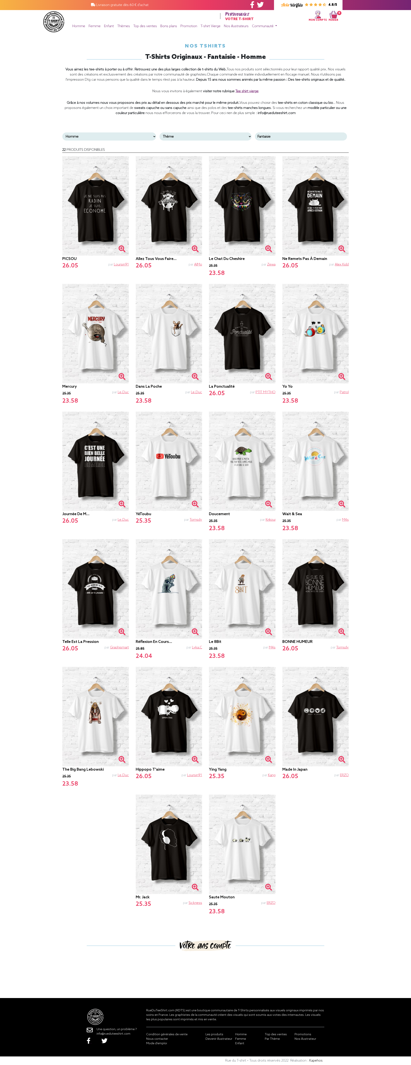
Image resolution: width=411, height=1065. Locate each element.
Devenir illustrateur (219, 1039)
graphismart (119, 647)
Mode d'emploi (156, 1043)
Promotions (303, 1034)
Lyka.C (197, 647)
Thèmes (123, 26)
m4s (345, 520)
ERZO (344, 775)
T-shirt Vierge (210, 26)
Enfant (109, 26)
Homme (78, 26)
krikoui (270, 520)
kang (271, 775)
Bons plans (168, 26)
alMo (198, 265)
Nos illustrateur (305, 1039)
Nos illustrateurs (236, 26)
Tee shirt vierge (247, 91)
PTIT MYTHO (265, 392)
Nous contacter (157, 1039)
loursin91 (121, 265)
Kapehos (316, 1061)
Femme (95, 26)
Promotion (188, 26)
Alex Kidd (342, 265)
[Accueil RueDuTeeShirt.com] (53, 21)
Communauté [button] (263, 26)
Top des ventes (145, 26)
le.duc (123, 392)
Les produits (214, 1034)
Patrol (344, 392)
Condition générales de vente (167, 1034)
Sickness (195, 903)
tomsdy (196, 520)
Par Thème (272, 1039)
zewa (271, 265)
